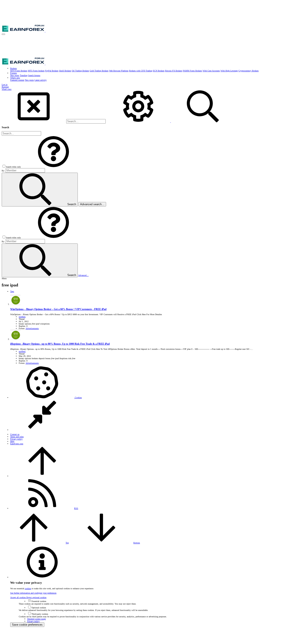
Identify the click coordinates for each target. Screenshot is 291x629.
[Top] (42, 476)
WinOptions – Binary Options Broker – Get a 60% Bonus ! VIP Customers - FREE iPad (58, 309)
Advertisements (32, 328)
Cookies (78, 397)
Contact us (14, 434)
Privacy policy (16, 439)
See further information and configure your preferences (33, 593)
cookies (28, 588)
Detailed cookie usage (36, 619)
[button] (3, 34)
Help (12, 441)
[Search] (138, 121)
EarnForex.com (16, 444)
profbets (22, 317)
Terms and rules (17, 436)
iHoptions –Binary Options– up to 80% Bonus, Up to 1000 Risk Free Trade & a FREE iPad (60, 344)
